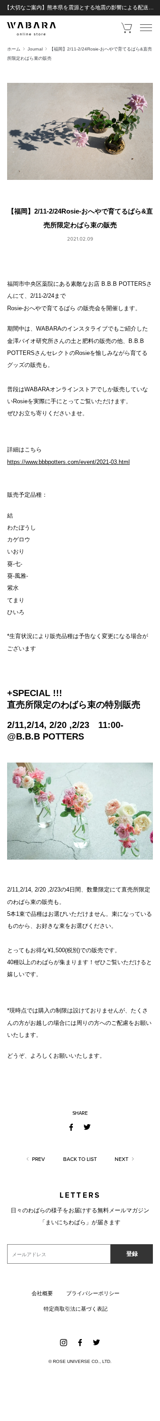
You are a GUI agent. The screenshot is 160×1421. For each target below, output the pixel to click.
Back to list (80, 1159)
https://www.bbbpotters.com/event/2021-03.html (68, 462)
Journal (35, 49)
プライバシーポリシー (93, 1293)
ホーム (13, 49)
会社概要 (42, 1293)
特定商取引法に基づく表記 (76, 1309)
